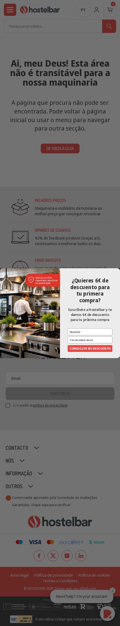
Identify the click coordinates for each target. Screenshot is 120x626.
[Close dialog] (117, 270)
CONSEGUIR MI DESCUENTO (90, 348)
